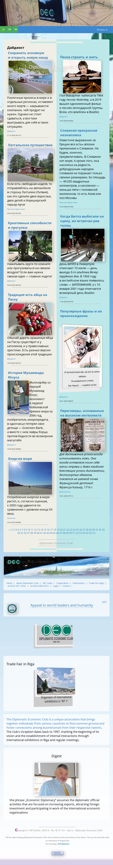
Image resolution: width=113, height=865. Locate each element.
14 (41, 529)
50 (70, 533)
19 (58, 529)
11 (32, 529)
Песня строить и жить (79, 57)
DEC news (47, 583)
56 (90, 533)
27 (84, 529)
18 (54, 529)
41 (41, 533)
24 (74, 529)
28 (87, 529)
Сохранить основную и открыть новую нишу (28, 55)
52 (77, 533)
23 (71, 529)
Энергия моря (20, 458)
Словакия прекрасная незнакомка (78, 132)
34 (18, 533)
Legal (55, 586)
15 (45, 529)
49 (67, 533)
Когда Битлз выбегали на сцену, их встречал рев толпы (82, 221)
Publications (79, 583)
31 (96, 529)
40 (38, 533)
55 (86, 533)
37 (28, 533)
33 (103, 529)
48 (64, 533)
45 (54, 533)
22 (67, 529)
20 (61, 529)
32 (100, 529)
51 (73, 533)
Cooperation (62, 583)
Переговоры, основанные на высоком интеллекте (82, 413)
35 (22, 533)
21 (64, 529)
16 (48, 529)
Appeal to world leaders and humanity (61, 605)
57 (93, 533)
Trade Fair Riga (96, 583)
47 (60, 533)
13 (38, 529)
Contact (66, 586)
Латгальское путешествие (30, 145)
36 (25, 533)
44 (51, 533)
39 (35, 533)
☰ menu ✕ (102, 29)
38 (31, 533)
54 (83, 533)
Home (9, 583)
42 (44, 533)
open (104, 601)
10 (29, 529)
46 (57, 533)
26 (80, 529)
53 (80, 533)
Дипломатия (64, 491)
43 (47, 533)
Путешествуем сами (16, 209)
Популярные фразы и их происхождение (81, 313)
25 (77, 529)
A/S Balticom (63, 844)
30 (93, 529)
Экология (11, 518)
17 (51, 529)
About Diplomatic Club (27, 583)
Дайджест (11, 131)
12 (35, 529)
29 (90, 529)
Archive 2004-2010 (39, 586)
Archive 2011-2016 (17, 586)
